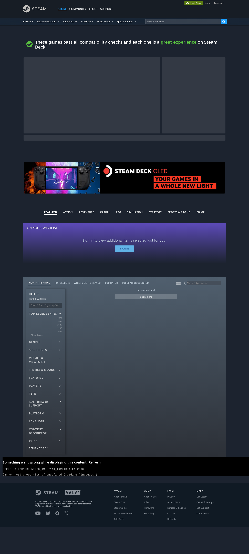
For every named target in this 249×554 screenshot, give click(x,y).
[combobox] (183, 21)
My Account (202, 513)
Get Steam (201, 496)
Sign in (124, 248)
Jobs (146, 502)
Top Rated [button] (111, 282)
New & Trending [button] (39, 282)
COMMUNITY (77, 9)
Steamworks (120, 507)
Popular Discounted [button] (135, 282)
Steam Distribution (123, 513)
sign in (207, 3)
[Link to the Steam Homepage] (35, 11)
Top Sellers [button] (62, 282)
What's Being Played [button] (87, 282)
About (93, 9)
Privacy (171, 496)
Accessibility (173, 502)
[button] (29, 21)
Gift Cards (119, 519)
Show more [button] (146, 296)
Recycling (149, 513)
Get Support (202, 507)
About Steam (121, 496)
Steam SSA (119, 502)
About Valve (150, 496)
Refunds (171, 519)
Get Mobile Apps (205, 502)
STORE (62, 9)
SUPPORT (106, 9)
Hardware (149, 507)
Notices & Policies (176, 507)
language (218, 3)
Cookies (171, 513)
